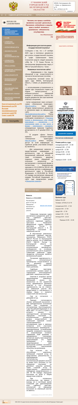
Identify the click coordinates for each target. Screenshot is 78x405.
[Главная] (2, 15)
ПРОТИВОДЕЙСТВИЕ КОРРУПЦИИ (11, 88)
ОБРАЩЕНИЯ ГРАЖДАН (12, 93)
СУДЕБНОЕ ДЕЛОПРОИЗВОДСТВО (12, 55)
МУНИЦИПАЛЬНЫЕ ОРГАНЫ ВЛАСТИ (11, 79)
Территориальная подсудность (48, 15)
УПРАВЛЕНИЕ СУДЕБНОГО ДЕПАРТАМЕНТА (13, 70)
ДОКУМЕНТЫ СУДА (11, 51)
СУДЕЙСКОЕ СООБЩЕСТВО (9, 42)
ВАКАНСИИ (8, 84)
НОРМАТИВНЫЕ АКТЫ (12, 47)
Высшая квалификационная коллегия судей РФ (9, 111)
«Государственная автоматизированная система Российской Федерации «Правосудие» (41, 402)
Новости (29, 195)
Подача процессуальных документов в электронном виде (12, 32)
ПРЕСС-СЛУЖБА (10, 66)
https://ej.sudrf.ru (30, 140)
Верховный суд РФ (9, 106)
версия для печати (46, 205)
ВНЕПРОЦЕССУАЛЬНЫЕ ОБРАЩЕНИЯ (12, 98)
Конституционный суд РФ (12, 104)
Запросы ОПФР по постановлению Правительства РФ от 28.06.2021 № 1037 (65, 37)
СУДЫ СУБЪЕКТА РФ (11, 75)
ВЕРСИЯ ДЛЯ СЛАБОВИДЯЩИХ (13, 22)
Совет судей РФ (8, 115)
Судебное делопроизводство (20, 15)
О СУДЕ (7, 38)
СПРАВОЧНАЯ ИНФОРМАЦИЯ (9, 61)
